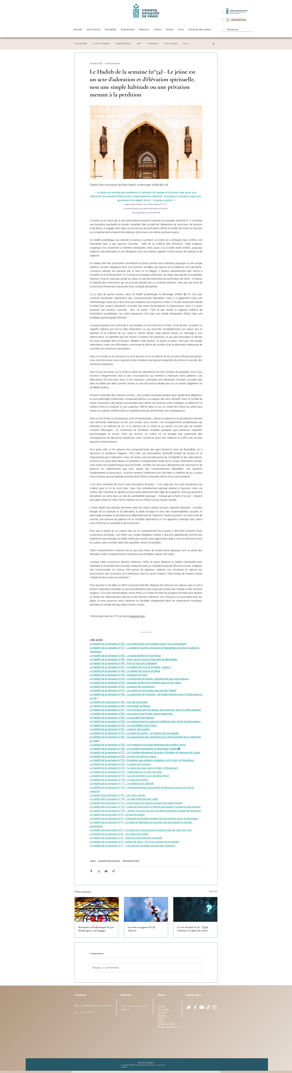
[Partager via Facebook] (91, 871)
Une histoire (163, 1009)
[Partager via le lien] (113, 871)
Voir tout (213, 891)
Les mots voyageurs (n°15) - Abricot (142, 928)
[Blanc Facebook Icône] (195, 1007)
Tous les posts (81, 43)
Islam (139, 43)
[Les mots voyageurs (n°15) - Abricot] (146, 909)
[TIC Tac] (208, 1007)
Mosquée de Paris (123, 43)
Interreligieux (153, 43)
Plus (185, 43)
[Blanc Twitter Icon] (189, 1007)
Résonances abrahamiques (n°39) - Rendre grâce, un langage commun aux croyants (96, 928)
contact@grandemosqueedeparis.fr (96, 1005)
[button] (213, 43)
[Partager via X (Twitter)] (98, 871)
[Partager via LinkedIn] (106, 871)
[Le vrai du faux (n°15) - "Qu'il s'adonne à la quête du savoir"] (195, 909)
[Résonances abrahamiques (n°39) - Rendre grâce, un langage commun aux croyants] (97, 909)
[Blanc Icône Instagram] (214, 1007)
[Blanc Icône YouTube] (201, 1007)
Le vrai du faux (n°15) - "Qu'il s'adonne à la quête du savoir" (192, 928)
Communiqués (171, 43)
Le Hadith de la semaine (109, 860)
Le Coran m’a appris (101, 43)
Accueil (161, 1006)
